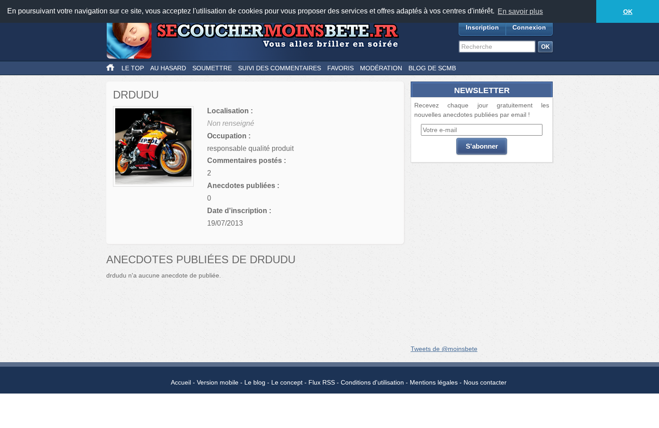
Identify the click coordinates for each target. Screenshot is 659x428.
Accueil (181, 382)
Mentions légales (434, 382)
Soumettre (212, 68)
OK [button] (628, 11)
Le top (132, 68)
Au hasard (168, 68)
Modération (381, 68)
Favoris (340, 68)
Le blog (254, 382)
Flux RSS (321, 382)
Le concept (287, 382)
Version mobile (217, 382)
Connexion (529, 27)
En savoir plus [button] (520, 11)
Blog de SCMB (432, 68)
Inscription (482, 27)
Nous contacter (485, 382)
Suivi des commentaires (279, 68)
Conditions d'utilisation (372, 382)
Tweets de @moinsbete (444, 348)
